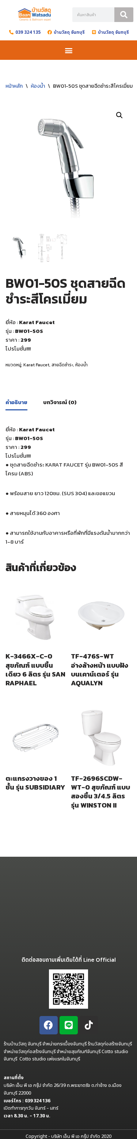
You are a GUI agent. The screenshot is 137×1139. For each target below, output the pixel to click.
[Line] (69, 1025)
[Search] (123, 14)
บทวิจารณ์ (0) (59, 402)
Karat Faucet (36, 365)
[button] (68, 50)
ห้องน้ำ (38, 86)
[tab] (16, 402)
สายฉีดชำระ (62, 365)
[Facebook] (48, 1025)
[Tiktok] (89, 1025)
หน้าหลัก (14, 86)
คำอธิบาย (16, 402)
